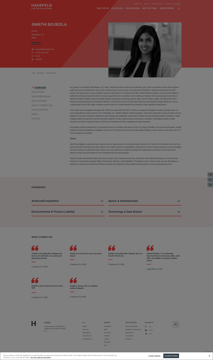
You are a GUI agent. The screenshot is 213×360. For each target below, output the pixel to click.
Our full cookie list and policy (41, 357)
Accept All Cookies (171, 356)
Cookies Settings (154, 356)
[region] (106, 356)
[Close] (209, 355)
